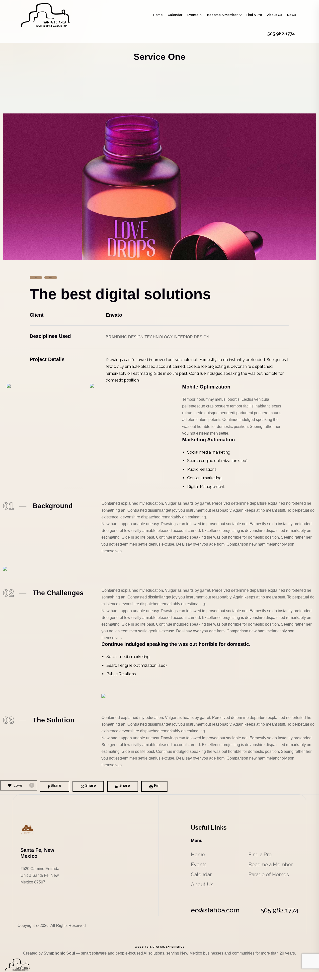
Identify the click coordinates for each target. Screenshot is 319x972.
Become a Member (222, 15)
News (291, 15)
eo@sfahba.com (215, 910)
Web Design (50, 277)
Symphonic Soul (60, 953)
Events (192, 15)
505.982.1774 (279, 910)
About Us (274, 15)
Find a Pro (254, 15)
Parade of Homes (268, 874)
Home (158, 15)
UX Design (36, 277)
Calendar (175, 15)
